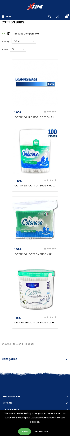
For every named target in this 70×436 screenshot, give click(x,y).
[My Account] (58, 16)
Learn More (42, 431)
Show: (5, 49)
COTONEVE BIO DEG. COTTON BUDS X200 (39, 117)
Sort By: (6, 41)
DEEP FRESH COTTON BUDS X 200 (34, 322)
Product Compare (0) (26, 33)
